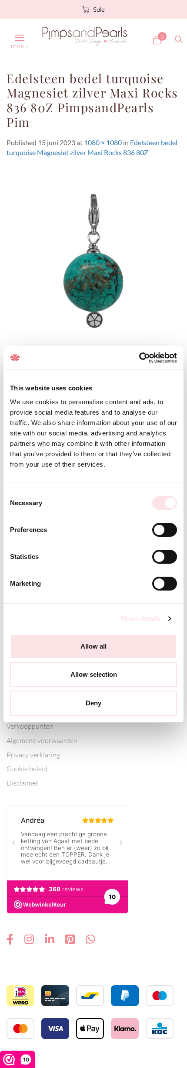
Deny (93, 703)
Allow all (93, 646)
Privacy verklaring (33, 754)
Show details (140, 618)
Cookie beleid (27, 768)
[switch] (164, 530)
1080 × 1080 (103, 142)
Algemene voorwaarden (42, 740)
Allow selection (93, 674)
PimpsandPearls (84, 36)
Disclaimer (22, 783)
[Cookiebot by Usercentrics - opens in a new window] (139, 358)
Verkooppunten (30, 726)
